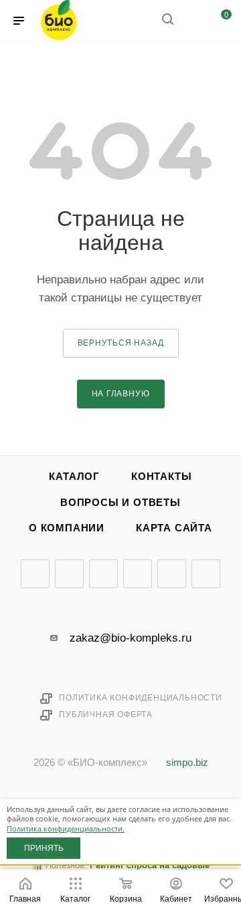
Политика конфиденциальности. (66, 828)
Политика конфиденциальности (140, 697)
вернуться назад (121, 343)
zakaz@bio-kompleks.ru (130, 638)
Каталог (74, 476)
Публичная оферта (106, 714)
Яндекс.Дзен (171, 573)
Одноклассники (137, 573)
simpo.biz (187, 762)
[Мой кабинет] (193, 21)
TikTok (205, 573)
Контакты (161, 476)
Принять (44, 848)
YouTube (103, 573)
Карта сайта (174, 528)
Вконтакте (35, 573)
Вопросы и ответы (120, 502)
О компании (66, 528)
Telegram (69, 573)
